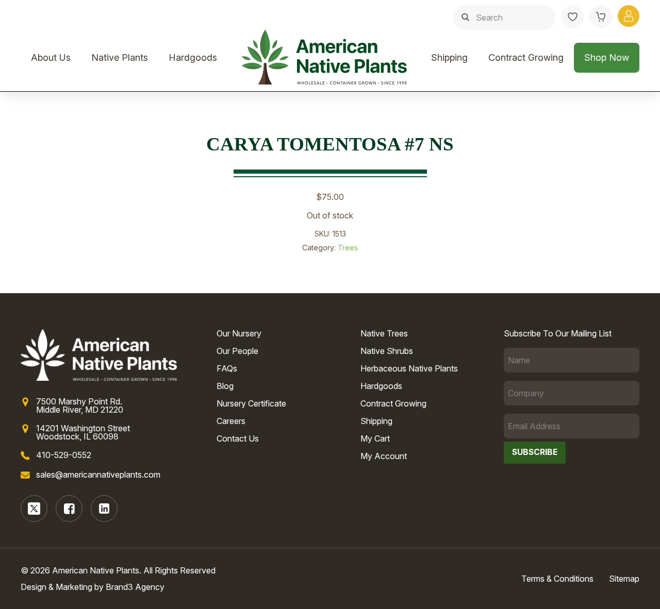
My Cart (375, 438)
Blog (225, 386)
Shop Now (606, 57)
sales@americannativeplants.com (98, 474)
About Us (51, 57)
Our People (237, 351)
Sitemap (624, 578)
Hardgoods (193, 57)
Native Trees (384, 333)
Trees (348, 247)
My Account (383, 456)
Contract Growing (526, 57)
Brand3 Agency (135, 587)
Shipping (449, 57)
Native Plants (119, 57)
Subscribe (534, 452)
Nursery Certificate (251, 403)
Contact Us (238, 438)
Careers (231, 421)
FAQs (227, 368)
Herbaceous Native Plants (409, 368)
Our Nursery (239, 333)
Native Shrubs (386, 351)
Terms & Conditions (557, 578)
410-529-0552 (63, 455)
